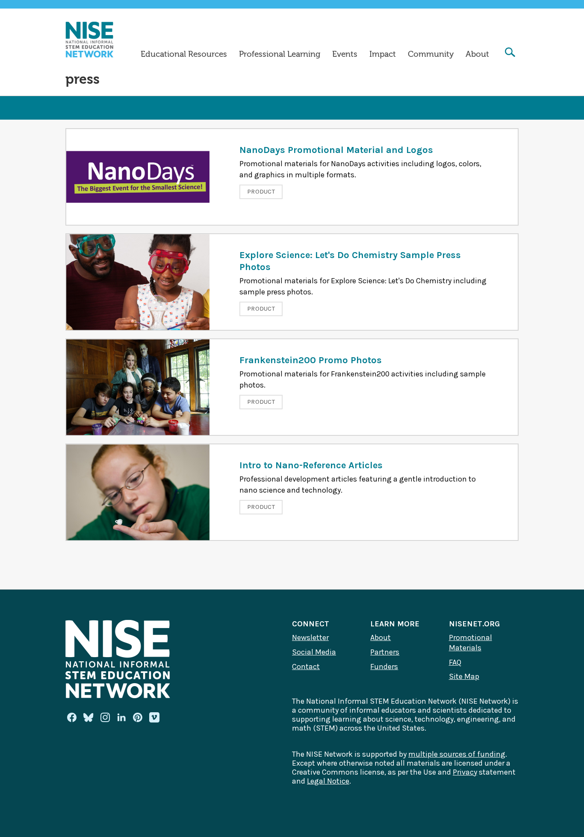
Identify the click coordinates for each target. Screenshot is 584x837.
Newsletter (310, 637)
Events (344, 54)
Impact (382, 54)
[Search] (510, 53)
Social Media (314, 652)
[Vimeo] (154, 718)
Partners (384, 652)
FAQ (455, 662)
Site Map (464, 676)
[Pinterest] (137, 717)
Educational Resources (184, 54)
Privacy (465, 772)
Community (431, 54)
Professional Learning (279, 54)
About (477, 54)
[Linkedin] (121, 717)
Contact (306, 666)
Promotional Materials (470, 642)
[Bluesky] (88, 717)
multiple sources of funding (456, 754)
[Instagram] (105, 717)
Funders (384, 666)
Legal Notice (328, 781)
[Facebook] (71, 717)
